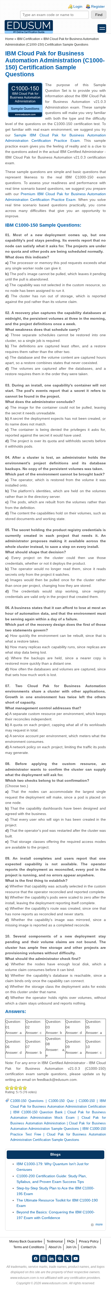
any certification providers (82, 1278)
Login (77, 6)
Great (20, 1088)
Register (98, 6)
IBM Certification (28, 39)
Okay (12, 1088)
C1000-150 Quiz (61, 1101)
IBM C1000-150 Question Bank (38, 1112)
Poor (7, 1088)
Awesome (25, 1088)
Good (16, 1088)
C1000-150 (87, 1101)
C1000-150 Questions (27, 1101)
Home (9, 39)
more (99, 1224)
